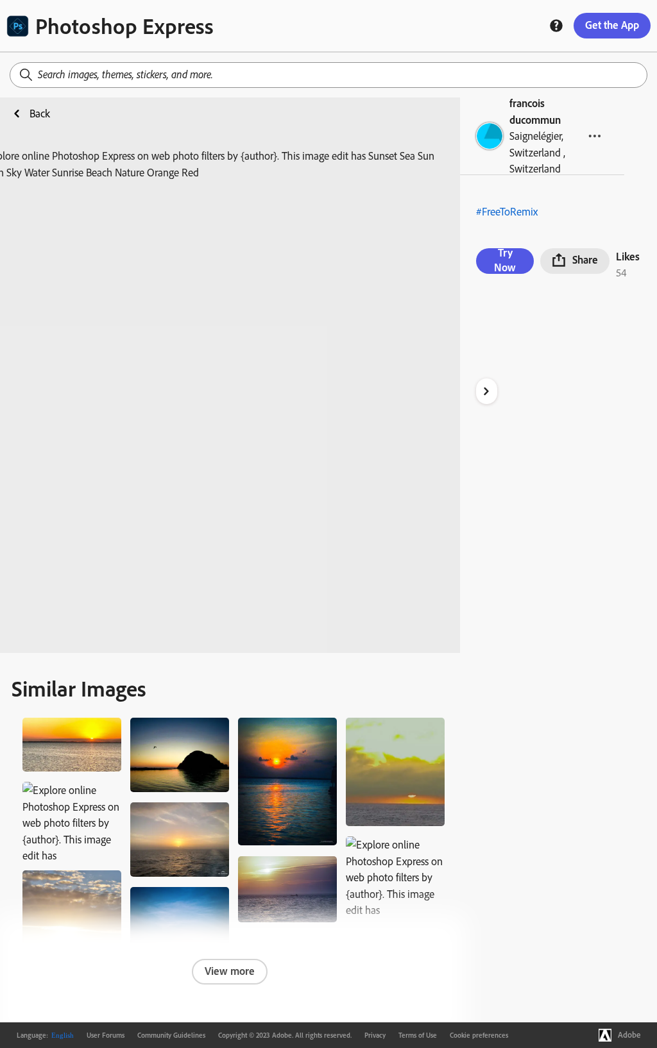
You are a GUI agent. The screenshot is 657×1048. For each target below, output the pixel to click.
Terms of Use (417, 1035)
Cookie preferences (479, 1035)
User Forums (105, 1035)
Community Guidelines (171, 1035)
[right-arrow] (486, 391)
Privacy (375, 1035)
